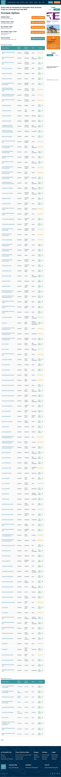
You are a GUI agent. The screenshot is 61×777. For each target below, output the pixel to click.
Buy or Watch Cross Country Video (23, 755)
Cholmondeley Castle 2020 (7, 359)
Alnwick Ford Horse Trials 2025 (7, 712)
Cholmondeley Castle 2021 (7, 317)
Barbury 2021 (4, 322)
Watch (39, 52)
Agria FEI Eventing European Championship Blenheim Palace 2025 (7, 89)
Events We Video (19, 757)
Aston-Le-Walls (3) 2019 (6, 411)
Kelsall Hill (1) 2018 (5, 493)
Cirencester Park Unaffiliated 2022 (8, 219)
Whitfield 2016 (4, 643)
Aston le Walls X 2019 (6, 364)
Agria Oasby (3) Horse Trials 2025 (8, 707)
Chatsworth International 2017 (7, 576)
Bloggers (36, 755)
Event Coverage (45, 755)
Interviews (22, 2)
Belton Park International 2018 (7, 504)
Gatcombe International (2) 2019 (8, 380)
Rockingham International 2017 (7, 571)
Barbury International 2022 (7, 239)
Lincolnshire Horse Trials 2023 (7, 188)
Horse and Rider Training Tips (51, 767)
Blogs (35, 759)
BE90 (33, 686)
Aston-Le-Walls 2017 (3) (6, 550)
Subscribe (50, 2)
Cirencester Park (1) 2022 (6, 265)
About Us (3, 755)
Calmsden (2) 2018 (5, 426)
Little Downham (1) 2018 (6, 468)
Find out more (37, 39)
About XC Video (19, 759)
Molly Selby (19, 728)
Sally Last (19, 702)
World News (44, 757)
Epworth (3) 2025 (5, 717)
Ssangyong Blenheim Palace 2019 (8, 375)
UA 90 (33, 702)
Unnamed (9, 678)
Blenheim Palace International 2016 (8, 602)
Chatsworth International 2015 (7, 597)
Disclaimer (54, 759)
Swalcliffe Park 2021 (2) (6, 281)
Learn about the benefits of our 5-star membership (53, 46)
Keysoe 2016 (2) (5, 607)
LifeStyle (31, 2)
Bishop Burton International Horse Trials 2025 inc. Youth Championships (8, 723)
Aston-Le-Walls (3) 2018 (6, 452)
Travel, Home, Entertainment (31, 767)
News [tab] (57, 9)
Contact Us (3, 757)
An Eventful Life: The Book (7, 759)
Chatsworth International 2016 (7, 633)
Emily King (19, 723)
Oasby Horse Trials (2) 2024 (7, 136)
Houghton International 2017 (7, 566)
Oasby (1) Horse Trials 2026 (7, 68)
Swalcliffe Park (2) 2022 (6, 198)
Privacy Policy (55, 755)
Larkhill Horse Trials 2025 (6, 105)
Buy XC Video (57, 2)
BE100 (33, 717)
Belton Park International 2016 (7, 654)
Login (43, 2)
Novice (33, 707)
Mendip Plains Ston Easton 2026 (8, 696)
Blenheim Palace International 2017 (8, 545)
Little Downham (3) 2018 (6, 431)
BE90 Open (34, 712)
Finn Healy (19, 707)
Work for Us (36, 757)
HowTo (27, 2)
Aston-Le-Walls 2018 (5, 478)
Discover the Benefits (14, 767)
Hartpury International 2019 (7, 406)
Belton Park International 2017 (7, 581)
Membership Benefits (51, 42)
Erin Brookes (19, 686)
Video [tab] (50, 9)
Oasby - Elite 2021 (5, 344)
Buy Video (39, 58)
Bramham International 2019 (7, 421)
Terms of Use (55, 757)
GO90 (33, 691)
